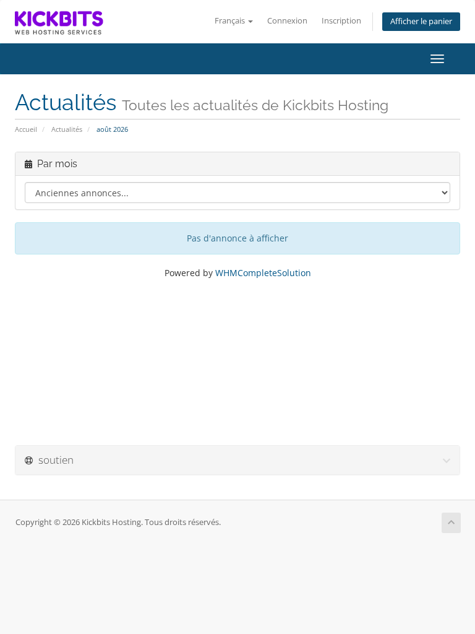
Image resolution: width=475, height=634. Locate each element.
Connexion (287, 20)
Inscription (341, 20)
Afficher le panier (421, 21)
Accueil (26, 129)
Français (231, 20)
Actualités (66, 129)
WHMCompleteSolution (263, 273)
